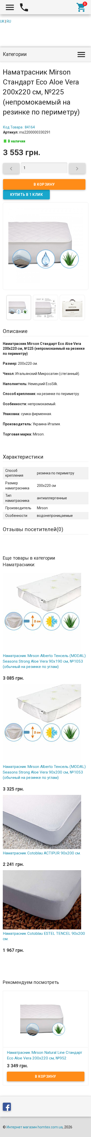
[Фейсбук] (8, 1108)
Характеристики (23, 457)
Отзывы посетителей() (33, 529)
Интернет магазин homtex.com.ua (35, 1127)
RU (9, 21)
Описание (15, 331)
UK (2, 21)
